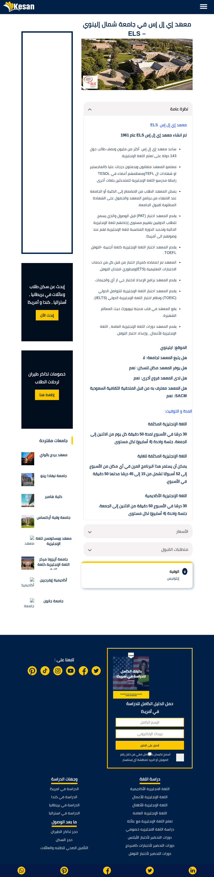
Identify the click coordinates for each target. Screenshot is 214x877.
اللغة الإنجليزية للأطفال (150, 805)
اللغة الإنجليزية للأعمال (150, 797)
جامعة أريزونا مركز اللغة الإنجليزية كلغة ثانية (54, 563)
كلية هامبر (53, 496)
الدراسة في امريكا (64, 789)
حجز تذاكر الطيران (64, 832)
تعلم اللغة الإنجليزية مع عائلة (150, 821)
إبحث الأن (47, 315)
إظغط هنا (47, 395)
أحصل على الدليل (149, 745)
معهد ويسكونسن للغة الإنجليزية (54, 541)
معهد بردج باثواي (53, 455)
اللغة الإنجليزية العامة (150, 813)
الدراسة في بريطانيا (64, 805)
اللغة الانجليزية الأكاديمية (150, 789)
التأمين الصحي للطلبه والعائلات (64, 848)
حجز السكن (64, 840)
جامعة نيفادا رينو (53, 476)
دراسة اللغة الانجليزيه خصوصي (150, 829)
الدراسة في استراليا (64, 813)
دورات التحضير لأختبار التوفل (150, 853)
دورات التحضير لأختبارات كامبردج (150, 845)
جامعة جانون (53, 601)
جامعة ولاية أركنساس (53, 517)
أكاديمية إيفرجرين (53, 580)
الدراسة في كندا (64, 797)
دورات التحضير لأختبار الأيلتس (150, 837)
